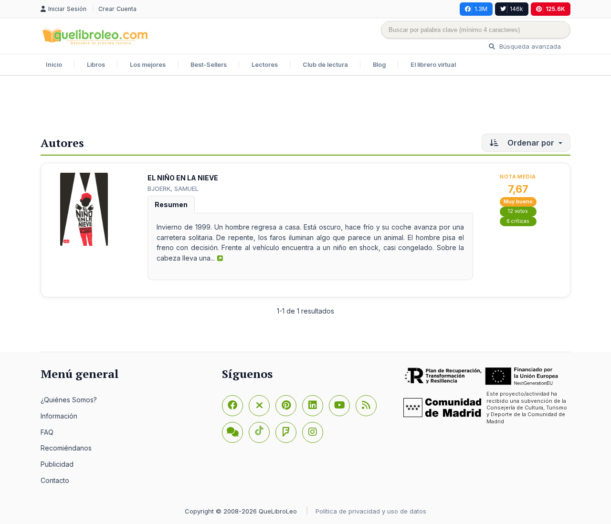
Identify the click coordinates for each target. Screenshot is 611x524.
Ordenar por (531, 142)
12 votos (518, 211)
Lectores (265, 64)
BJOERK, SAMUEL (173, 188)
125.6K (555, 8)
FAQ (47, 432)
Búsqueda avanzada (529, 46)
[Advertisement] (305, 106)
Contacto (55, 480)
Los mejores (148, 64)
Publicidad (57, 464)
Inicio (54, 64)
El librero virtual (433, 64)
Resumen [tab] (171, 204)
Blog (379, 64)
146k (516, 8)
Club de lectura (325, 64)
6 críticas (517, 221)
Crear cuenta (117, 8)
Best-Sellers (208, 64)
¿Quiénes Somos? (69, 400)
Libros (96, 64)
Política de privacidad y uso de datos (371, 511)
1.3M (480, 8)
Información (59, 416)
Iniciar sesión (68, 8)
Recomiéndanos (66, 448)
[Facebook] (232, 405)
